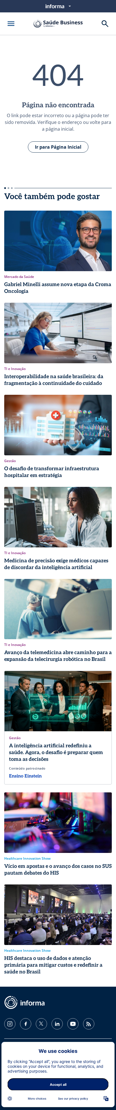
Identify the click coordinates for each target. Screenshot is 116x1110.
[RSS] (88, 1023)
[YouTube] (73, 1023)
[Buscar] (105, 23)
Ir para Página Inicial (58, 147)
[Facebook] (25, 1023)
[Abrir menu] (11, 23)
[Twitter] (41, 1023)
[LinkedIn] (57, 1023)
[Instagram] (9, 1023)
